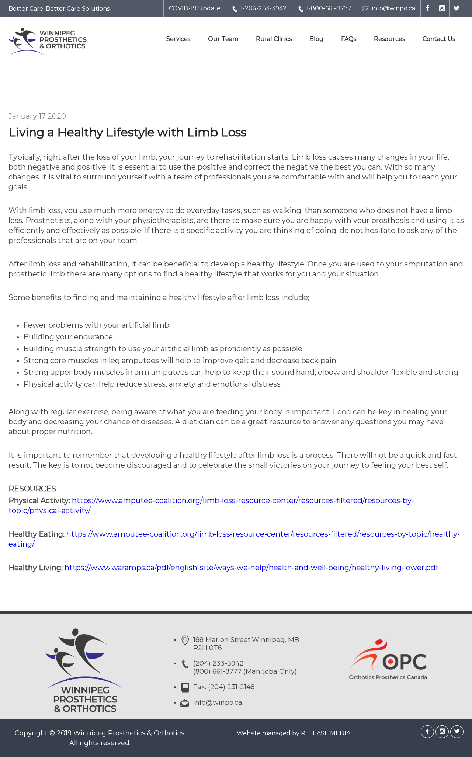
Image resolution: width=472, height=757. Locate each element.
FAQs (348, 38)
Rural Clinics (274, 38)
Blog (316, 38)
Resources (389, 38)
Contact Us (439, 38)
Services (178, 38)
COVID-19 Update (195, 8)
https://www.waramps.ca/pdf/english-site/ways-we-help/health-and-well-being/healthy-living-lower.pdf (251, 567)
